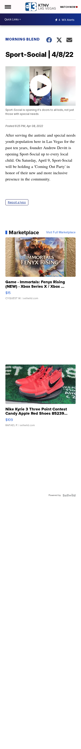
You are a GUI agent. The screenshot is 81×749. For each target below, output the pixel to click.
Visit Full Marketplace (61, 232)
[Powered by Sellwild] (69, 495)
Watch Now (68, 7)
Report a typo (17, 202)
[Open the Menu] (7, 6)
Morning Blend (22, 39)
